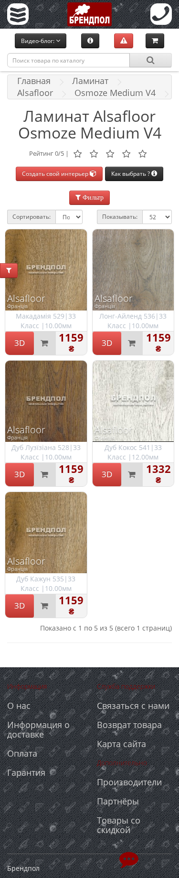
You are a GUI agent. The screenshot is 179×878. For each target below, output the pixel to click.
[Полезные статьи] (90, 40)
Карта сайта (121, 744)
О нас (19, 705)
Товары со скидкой (118, 824)
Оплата (22, 753)
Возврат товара (129, 724)
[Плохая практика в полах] (123, 40)
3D (19, 342)
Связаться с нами (133, 705)
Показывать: (119, 217)
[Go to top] (128, 858)
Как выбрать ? (131, 174)
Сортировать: (31, 217)
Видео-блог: (38, 41)
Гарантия (26, 772)
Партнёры (118, 801)
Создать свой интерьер (56, 174)
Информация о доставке (38, 729)
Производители (129, 782)
